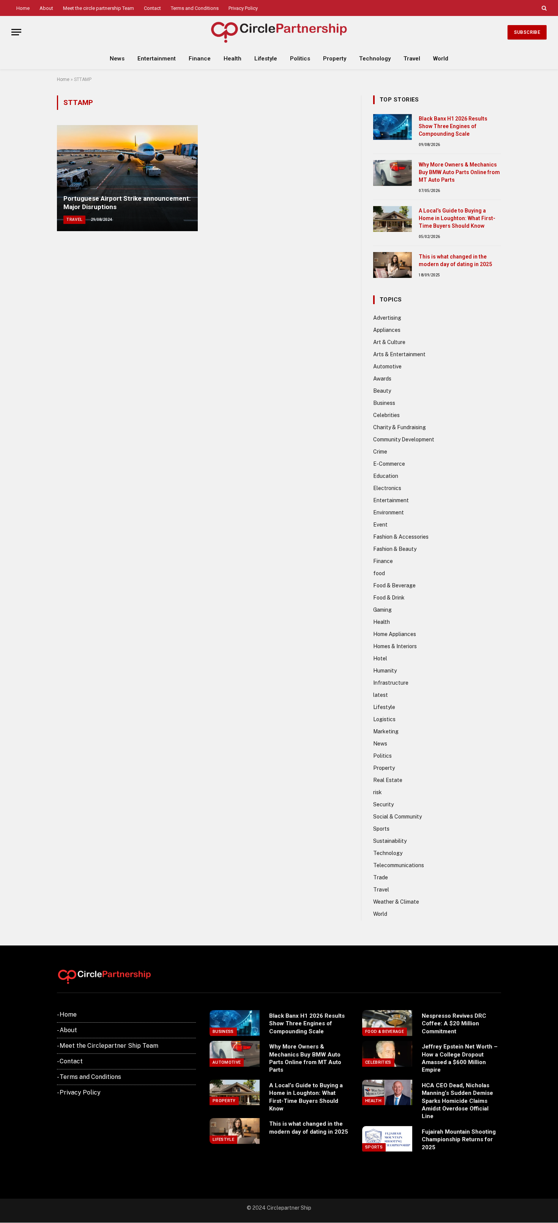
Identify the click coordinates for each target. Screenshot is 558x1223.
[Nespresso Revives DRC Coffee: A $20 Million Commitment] (387, 1023)
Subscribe (527, 32)
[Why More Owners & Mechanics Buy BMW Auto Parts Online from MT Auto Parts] (392, 173)
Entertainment (156, 58)
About (46, 8)
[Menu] (16, 32)
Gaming (382, 610)
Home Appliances (394, 634)
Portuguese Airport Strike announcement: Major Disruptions (127, 203)
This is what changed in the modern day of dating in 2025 (455, 260)
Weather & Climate (396, 902)
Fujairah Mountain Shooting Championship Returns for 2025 (459, 1139)
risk (377, 792)
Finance (200, 58)
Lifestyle (265, 58)
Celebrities (386, 415)
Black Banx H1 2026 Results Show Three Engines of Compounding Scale (453, 126)
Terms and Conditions (195, 8)
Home (23, 8)
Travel (412, 58)
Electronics (387, 488)
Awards (382, 379)
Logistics (384, 719)
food (379, 573)
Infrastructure (390, 683)
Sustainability (390, 841)
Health (232, 58)
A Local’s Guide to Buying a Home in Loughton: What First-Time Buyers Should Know (457, 218)
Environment (388, 512)
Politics (300, 58)
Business (384, 403)
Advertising (387, 318)
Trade (380, 877)
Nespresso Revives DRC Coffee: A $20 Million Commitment (454, 1023)
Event (380, 525)
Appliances (386, 330)
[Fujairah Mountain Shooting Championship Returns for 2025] (387, 1139)
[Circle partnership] (279, 32)
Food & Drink (389, 598)
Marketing (386, 731)
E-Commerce (389, 464)
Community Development (403, 439)
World (440, 58)
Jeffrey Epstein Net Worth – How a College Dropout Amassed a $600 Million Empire (460, 1058)
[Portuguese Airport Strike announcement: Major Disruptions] (127, 178)
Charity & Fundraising (399, 427)
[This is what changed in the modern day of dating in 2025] (392, 265)
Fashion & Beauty (394, 549)
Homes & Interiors (395, 646)
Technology (375, 58)
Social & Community (397, 817)
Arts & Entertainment (399, 354)
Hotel (380, 658)
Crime (380, 452)
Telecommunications (398, 865)
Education (385, 476)
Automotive (387, 366)
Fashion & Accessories (401, 537)
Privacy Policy (243, 8)
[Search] (543, 8)
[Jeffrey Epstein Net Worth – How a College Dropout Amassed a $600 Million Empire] (387, 1054)
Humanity (385, 671)
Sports (381, 829)
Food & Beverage (394, 585)
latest (380, 695)
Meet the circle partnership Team (98, 8)
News (117, 58)
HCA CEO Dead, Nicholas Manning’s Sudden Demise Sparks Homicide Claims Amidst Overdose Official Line (457, 1101)
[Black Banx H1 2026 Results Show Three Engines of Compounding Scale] (392, 127)
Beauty (382, 391)
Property (334, 58)
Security (383, 804)
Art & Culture (389, 342)
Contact (152, 8)
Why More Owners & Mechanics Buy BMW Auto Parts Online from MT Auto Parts (459, 172)
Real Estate (387, 780)
